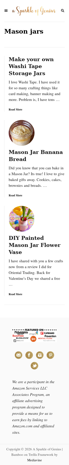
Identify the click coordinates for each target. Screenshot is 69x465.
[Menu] (6, 10)
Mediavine (34, 460)
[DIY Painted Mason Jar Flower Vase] (21, 219)
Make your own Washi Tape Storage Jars (31, 66)
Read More (15, 109)
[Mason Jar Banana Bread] (21, 133)
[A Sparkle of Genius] (34, 11)
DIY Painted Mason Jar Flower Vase (35, 245)
